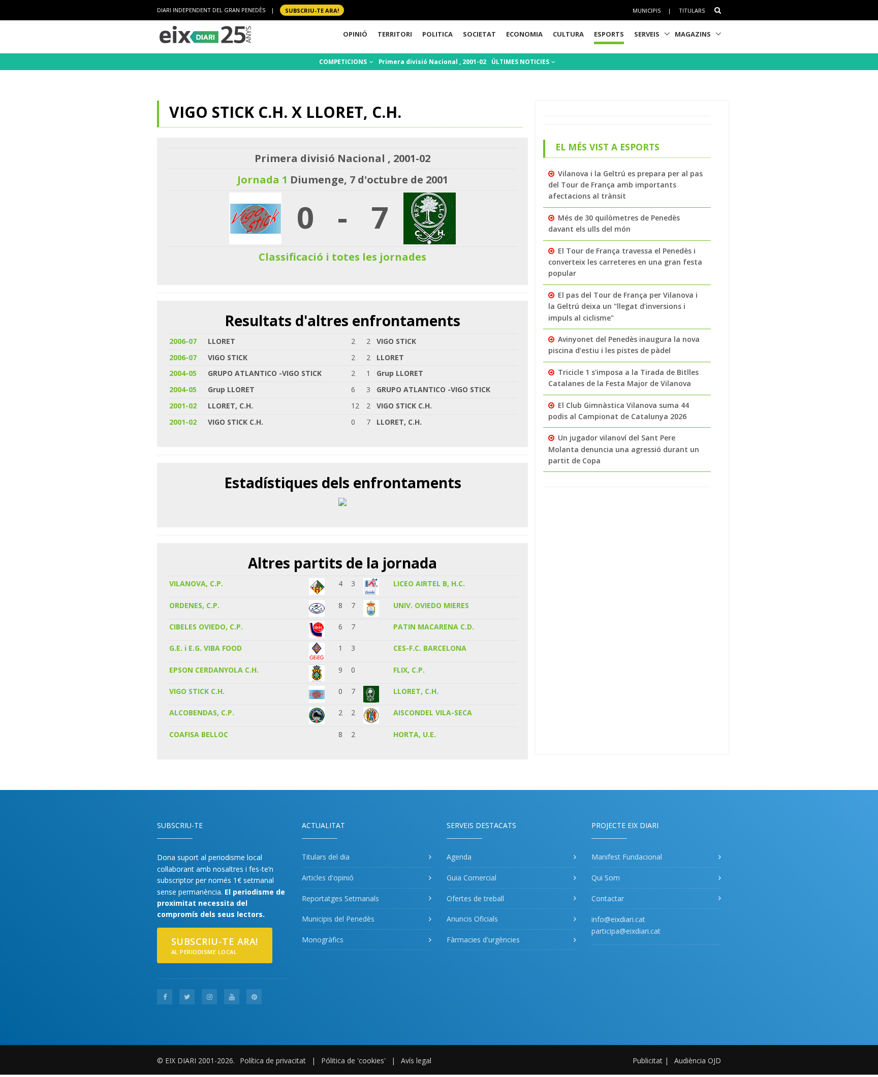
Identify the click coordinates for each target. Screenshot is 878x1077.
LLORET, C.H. (415, 691)
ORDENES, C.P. (194, 605)
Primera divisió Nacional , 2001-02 (432, 61)
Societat (479, 34)
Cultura (568, 34)
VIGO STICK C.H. (197, 691)
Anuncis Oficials (472, 919)
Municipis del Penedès (338, 919)
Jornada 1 (262, 179)
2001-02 (183, 405)
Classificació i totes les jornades (342, 257)
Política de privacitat (273, 1060)
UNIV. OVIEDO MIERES (431, 605)
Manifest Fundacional (626, 857)
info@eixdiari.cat (618, 919)
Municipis (647, 10)
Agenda (459, 857)
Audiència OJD (697, 1060)
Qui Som (605, 877)
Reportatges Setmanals (340, 898)
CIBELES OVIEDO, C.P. (206, 626)
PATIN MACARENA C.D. (433, 626)
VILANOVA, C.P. (196, 583)
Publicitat (648, 1060)
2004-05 (183, 373)
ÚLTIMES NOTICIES (521, 61)
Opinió (355, 34)
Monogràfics (322, 939)
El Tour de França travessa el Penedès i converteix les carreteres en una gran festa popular (625, 262)
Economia (524, 34)
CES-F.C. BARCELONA (429, 648)
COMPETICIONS (343, 61)
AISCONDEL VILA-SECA (432, 712)
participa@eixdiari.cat (626, 931)
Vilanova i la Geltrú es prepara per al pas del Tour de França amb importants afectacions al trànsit (625, 185)
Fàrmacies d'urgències (483, 939)
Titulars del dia (326, 857)
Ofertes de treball (475, 898)
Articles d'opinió (328, 877)
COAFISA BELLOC (198, 734)
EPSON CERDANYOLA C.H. (214, 670)
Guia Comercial (471, 877)
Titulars (692, 10)
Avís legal (416, 1060)
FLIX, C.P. (409, 670)
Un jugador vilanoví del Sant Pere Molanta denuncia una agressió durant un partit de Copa (623, 449)
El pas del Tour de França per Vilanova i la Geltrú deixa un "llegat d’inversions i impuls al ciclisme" (623, 306)
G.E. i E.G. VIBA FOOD (205, 648)
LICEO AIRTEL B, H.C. (429, 583)
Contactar (607, 898)
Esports (609, 34)
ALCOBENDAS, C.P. (201, 712)
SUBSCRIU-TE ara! (312, 10)
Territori (395, 34)
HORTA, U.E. (414, 734)
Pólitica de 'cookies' (353, 1060)
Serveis (647, 34)
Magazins (693, 34)
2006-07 (183, 341)
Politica (437, 34)
